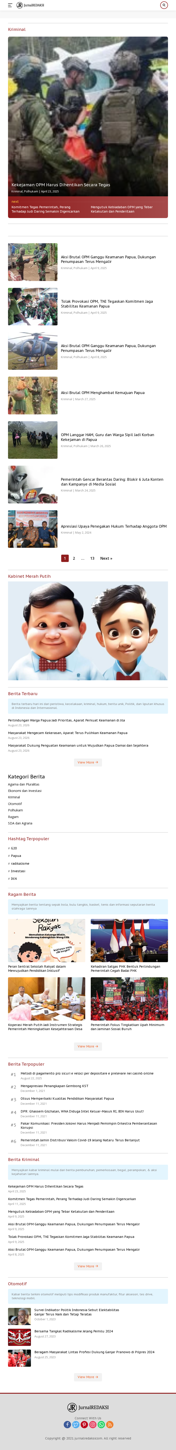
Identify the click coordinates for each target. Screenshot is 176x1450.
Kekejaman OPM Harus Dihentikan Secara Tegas (60, 184)
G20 (14, 848)
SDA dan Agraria (20, 823)
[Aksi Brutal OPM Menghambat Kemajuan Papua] (33, 395)
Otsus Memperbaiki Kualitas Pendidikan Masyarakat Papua (67, 1098)
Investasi (18, 871)
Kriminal (17, 191)
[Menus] (11, 5)
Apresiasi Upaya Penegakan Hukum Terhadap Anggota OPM (114, 526)
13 (92, 558)
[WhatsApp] (101, 1425)
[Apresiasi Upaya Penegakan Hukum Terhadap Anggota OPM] (33, 529)
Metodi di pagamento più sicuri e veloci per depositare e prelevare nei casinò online (87, 1073)
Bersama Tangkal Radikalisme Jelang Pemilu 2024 (73, 1331)
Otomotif (15, 804)
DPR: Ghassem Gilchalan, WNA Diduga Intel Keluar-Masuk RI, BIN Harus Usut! (82, 1111)
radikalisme (20, 863)
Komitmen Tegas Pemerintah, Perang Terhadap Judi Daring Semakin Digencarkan (45, 209)
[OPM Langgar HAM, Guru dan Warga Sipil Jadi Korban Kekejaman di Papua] (33, 440)
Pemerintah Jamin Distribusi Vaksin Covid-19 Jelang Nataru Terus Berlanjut (80, 1140)
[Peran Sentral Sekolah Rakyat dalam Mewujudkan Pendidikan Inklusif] (46, 940)
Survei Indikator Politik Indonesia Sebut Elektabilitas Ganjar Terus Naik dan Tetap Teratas (76, 1312)
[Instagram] (92, 1425)
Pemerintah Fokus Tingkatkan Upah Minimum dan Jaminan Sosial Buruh (127, 1027)
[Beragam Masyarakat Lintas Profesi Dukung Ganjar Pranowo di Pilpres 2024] (19, 1358)
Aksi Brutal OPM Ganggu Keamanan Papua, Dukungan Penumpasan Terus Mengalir (108, 259)
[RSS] (109, 1425)
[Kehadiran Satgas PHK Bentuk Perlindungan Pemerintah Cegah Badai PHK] (129, 940)
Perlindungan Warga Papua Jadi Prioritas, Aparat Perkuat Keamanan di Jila (66, 720)
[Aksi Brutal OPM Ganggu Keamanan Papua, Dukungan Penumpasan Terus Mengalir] (33, 262)
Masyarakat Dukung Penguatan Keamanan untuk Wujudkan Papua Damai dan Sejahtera (78, 745)
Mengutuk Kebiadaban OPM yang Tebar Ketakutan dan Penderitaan (122, 209)
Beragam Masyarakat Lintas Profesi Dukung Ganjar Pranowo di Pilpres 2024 (94, 1352)
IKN (14, 879)
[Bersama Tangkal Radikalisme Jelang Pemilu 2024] (19, 1337)
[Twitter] (76, 1425)
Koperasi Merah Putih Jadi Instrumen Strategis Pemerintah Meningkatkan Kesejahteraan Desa (45, 1027)
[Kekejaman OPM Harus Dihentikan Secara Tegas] (88, 116)
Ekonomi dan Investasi (24, 790)
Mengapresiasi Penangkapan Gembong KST (54, 1086)
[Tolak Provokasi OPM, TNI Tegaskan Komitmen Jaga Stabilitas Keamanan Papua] (33, 306)
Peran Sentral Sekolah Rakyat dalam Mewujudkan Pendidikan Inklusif (37, 968)
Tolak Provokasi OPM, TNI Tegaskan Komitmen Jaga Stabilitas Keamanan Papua (107, 303)
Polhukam (31, 191)
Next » (106, 558)
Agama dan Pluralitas (23, 784)
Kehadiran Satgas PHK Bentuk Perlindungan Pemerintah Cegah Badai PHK (125, 968)
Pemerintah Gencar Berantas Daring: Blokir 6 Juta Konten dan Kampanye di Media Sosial (112, 481)
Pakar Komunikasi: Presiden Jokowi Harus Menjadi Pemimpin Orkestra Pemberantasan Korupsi (89, 1125)
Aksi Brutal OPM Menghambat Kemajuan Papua (103, 392)
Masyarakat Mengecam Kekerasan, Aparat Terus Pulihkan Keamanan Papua (67, 733)
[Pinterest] (84, 1425)
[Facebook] (67, 1425)
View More (86, 762)
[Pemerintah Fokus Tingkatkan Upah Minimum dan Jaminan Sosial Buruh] (129, 999)
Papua (16, 856)
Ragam (13, 817)
